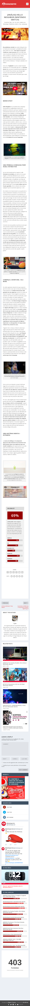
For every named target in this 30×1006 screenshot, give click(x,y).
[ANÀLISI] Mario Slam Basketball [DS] (12, 934)
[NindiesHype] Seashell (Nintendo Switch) (13, 917)
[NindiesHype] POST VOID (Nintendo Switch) (14, 901)
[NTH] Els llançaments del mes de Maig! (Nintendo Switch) (14, 684)
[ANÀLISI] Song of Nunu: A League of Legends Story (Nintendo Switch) (14, 896)
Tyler (10, 22)
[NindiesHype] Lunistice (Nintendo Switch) (13, 906)
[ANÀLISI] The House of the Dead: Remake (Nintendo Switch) (13, 923)
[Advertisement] (15, 589)
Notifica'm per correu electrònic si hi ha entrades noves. (14, 766)
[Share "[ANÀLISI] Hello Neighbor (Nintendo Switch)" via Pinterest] (16, 572)
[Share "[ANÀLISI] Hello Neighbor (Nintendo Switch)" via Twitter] (10, 572)
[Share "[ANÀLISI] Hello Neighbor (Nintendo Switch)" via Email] (19, 572)
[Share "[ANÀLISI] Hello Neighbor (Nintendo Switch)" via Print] (22, 572)
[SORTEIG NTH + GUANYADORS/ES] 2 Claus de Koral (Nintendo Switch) (14, 706)
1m (6, 830)
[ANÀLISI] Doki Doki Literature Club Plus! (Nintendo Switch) (13, 929)
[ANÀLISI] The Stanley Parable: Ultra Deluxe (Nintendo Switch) (15, 663)
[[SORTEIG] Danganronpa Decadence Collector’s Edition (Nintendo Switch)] (15, 717)
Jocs (24, 22)
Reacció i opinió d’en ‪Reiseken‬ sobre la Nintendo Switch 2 (12, 886)
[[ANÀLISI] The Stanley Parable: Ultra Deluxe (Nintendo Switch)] (15, 654)
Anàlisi (21, 22)
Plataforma (11, 24)
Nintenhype (5, 24)
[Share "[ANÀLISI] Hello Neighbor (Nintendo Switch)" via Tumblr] (13, 572)
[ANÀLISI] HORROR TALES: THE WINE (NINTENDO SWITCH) (12, 940)
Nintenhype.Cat (11, 823)
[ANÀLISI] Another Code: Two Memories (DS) (14, 945)
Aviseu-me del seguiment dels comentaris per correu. (15, 762)
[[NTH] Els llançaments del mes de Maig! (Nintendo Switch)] (15, 675)
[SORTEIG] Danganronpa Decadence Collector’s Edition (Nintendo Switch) (13, 727)
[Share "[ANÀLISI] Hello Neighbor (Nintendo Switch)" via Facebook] (7, 572)
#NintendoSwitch (9, 858)
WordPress (25, 1002)
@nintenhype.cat (11, 824)
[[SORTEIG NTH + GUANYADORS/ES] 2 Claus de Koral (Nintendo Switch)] (15, 696)
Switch (16, 24)
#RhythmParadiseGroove (11, 855)
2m (6, 849)
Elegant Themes (12, 1002)
